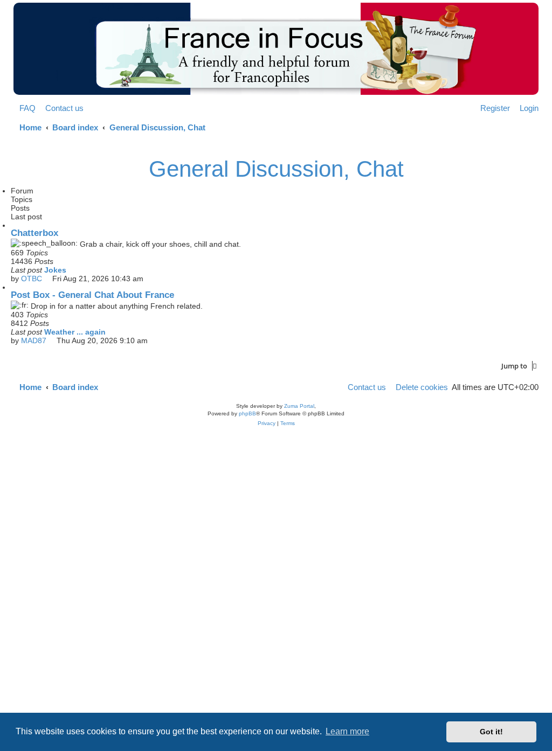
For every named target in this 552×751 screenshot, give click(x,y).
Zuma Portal (299, 406)
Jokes (55, 270)
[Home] (276, 49)
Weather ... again (75, 332)
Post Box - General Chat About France (92, 295)
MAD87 (33, 340)
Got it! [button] (491, 731)
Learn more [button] (347, 731)
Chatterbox (34, 233)
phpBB (247, 413)
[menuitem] (24, 108)
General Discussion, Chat (276, 169)
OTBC (31, 278)
